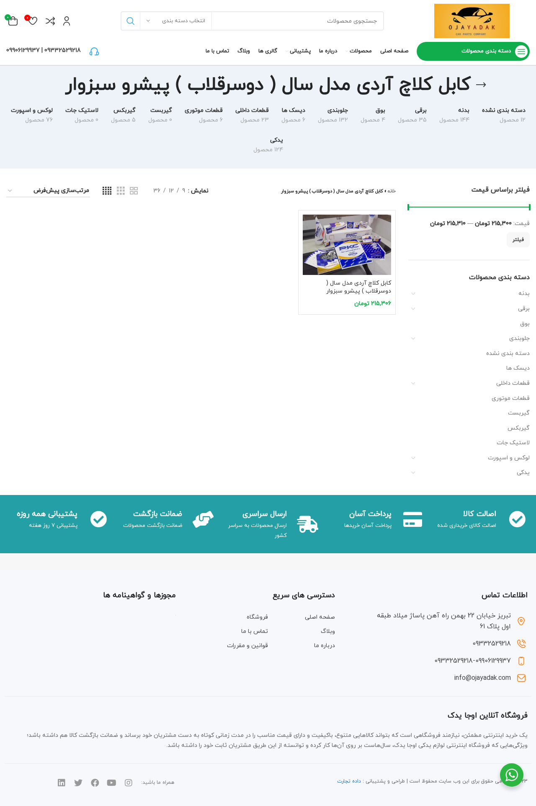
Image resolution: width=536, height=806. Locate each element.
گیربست (519, 413)
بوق (525, 324)
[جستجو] (130, 21)
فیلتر (518, 239)
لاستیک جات (513, 443)
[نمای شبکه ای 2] (134, 191)
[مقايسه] (309, 228)
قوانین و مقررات (247, 646)
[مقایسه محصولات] (50, 21)
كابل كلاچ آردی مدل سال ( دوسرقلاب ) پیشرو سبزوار (358, 287)
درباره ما (324, 646)
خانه (392, 191)
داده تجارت (349, 781)
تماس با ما (254, 631)
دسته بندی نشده (508, 354)
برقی (524, 309)
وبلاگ (328, 631)
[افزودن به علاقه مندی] (309, 266)
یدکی (523, 473)
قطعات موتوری (511, 398)
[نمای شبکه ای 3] (121, 191)
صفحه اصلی (320, 617)
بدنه (524, 294)
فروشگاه (257, 617)
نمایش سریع (309, 247)
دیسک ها (518, 368)
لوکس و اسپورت (509, 458)
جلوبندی (519, 338)
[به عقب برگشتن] (481, 85)
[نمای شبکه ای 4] (107, 191)
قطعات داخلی (513, 383)
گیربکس (519, 428)
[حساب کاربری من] (67, 21)
